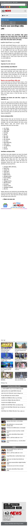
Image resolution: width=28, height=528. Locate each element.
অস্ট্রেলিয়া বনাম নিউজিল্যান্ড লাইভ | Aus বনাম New (11, 398)
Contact (19, 508)
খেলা (7, 15)
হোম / (4, 15)
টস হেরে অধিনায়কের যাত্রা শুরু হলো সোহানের (10, 395)
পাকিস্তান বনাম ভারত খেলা (9, 199)
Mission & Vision (14, 504)
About (6, 504)
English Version (23, 7)
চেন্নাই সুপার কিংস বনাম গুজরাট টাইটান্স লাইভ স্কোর (11, 391)
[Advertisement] (14, 275)
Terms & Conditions (9, 508)
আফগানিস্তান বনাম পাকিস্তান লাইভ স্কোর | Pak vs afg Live (12, 411)
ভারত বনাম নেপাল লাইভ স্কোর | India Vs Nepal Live (12, 393)
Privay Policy (8, 506)
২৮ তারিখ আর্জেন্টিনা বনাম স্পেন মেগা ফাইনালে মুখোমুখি (12, 388)
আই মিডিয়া (11, 523)
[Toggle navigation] (25, 11)
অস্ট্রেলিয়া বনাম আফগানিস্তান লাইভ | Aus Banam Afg (12, 405)
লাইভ (26, 191)
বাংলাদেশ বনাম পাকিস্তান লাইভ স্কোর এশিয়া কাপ (10, 400)
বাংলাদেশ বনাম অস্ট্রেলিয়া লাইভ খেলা (8, 402)
